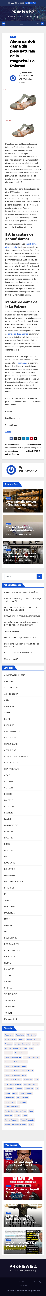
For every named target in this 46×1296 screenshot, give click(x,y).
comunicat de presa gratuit (15, 1066)
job (37, 1089)
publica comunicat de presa (15, 1111)
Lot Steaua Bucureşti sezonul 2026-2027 (21, 638)
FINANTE (8, 838)
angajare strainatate (22, 1044)
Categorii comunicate (13, 1057)
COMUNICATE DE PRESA (16, 757)
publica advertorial (12, 1107)
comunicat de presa (31, 1057)
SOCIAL (7, 975)
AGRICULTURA (11, 688)
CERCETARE (10, 738)
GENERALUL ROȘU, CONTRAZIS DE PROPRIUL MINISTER (20, 1219)
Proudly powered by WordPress (16, 1282)
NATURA (8, 925)
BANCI (7, 719)
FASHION (8, 832)
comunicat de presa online (15, 1075)
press (23, 508)
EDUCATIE (9, 807)
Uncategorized (10, 1019)
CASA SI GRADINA (12, 732)
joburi (7, 1093)
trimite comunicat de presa (15, 1125)
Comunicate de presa (13, 1080)
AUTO (7, 713)
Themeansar (23, 1285)
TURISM (8, 1013)
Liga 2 (14, 1093)
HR (5, 857)
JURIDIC (8, 900)
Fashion (19, 1089)
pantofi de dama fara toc (18, 334)
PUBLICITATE (10, 938)
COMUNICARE (11, 744)
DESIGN (8, 794)
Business (8, 1053)
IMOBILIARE (9, 863)
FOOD (7, 844)
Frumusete (29, 1089)
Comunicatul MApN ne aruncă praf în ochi (22, 592)
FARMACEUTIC (11, 825)
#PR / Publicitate (26, 79)
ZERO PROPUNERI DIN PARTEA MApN (22, 616)
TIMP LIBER (9, 1000)
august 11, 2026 (15, 1223)
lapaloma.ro (22, 363)
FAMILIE (8, 819)
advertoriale (31, 1035)
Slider (25, 1116)
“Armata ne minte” (11, 631)
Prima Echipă (10, 1102)
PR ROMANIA (27, 73)
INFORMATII (9, 875)
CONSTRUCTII (11, 763)
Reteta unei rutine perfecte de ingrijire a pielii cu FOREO (32, 448)
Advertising (9, 1035)
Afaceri (21, 1039)
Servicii (17, 1116)
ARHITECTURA (11, 694)
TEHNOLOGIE (10, 994)
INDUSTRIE (9, 869)
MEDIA (7, 919)
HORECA (8, 850)
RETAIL (13, 36)
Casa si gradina (21, 1053)
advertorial (20, 1035)
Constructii (28, 1080)
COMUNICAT (10, 750)
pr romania (22, 1102)
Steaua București (11, 1120)
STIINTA (8, 988)
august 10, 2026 (15, 1250)
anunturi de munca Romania (16, 1048)
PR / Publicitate (23, 1098)
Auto (31, 1048)
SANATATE (9, 969)
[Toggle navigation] (21, 23)
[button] (38, 24)
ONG (6, 932)
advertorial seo (11, 1039)
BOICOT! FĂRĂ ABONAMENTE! (18, 653)
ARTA (6, 700)
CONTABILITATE (11, 769)
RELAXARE (9, 957)
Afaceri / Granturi (33, 1039)
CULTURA (8, 782)
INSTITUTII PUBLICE (13, 882)
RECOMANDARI (11, 944)
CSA (36, 1080)
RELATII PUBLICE (12, 950)
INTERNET (9, 888)
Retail (31, 1111)
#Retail (22, 83)
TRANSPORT (10, 1007)
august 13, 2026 (15, 1196)
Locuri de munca (26, 1093)
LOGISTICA (9, 913)
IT (5, 894)
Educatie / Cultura (31, 1084)
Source (8, 432)
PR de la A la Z (23, 12)
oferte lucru (10, 1098)
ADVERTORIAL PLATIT (14, 675)
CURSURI (8, 788)
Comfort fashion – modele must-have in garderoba (20, 530)
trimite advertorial (27, 1120)
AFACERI (8, 682)
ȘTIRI (31, 1125)
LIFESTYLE (9, 907)
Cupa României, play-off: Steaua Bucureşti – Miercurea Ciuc (23, 1192)
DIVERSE (8, 800)
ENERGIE (8, 813)
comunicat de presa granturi (16, 1062)
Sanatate (8, 1116)
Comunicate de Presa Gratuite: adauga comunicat (23, 1291)
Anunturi (36, 1044)
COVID (7, 775)
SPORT (7, 982)
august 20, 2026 (15, 1169)
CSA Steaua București (13, 1084)
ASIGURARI (9, 707)
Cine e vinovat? (11, 659)
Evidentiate (9, 1089)
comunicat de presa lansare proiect (19, 1071)
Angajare (8, 1044)
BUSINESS (9, 725)
